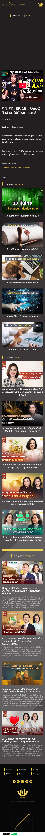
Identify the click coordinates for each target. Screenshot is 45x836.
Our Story (35, 774)
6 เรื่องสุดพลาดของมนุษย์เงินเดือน (22, 282)
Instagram (26, 167)
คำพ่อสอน (35, 770)
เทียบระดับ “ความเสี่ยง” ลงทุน (22, 349)
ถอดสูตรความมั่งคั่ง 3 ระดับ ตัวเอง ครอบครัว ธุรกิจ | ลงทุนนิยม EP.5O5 (22, 502)
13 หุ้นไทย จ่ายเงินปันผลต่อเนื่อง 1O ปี (23, 215)
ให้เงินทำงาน (22, 770)
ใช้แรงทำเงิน (9, 770)
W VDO (8, 774)
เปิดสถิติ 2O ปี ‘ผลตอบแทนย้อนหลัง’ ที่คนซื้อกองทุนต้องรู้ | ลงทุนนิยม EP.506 (22, 466)
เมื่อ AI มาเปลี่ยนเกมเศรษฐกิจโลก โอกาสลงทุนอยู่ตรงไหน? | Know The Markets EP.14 (22, 539)
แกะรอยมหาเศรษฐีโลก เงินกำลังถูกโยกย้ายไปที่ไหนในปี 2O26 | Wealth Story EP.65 (22, 430)
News (20, 774)
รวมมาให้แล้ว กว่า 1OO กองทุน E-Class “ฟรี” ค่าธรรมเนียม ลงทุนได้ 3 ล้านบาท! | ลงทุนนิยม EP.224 (22, 391)
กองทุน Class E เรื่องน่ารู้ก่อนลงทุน (22, 316)
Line (12, 167)
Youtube (18, 167)
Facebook (5, 167)
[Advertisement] (22, 43)
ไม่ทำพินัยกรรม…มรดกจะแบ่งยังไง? (22, 249)
